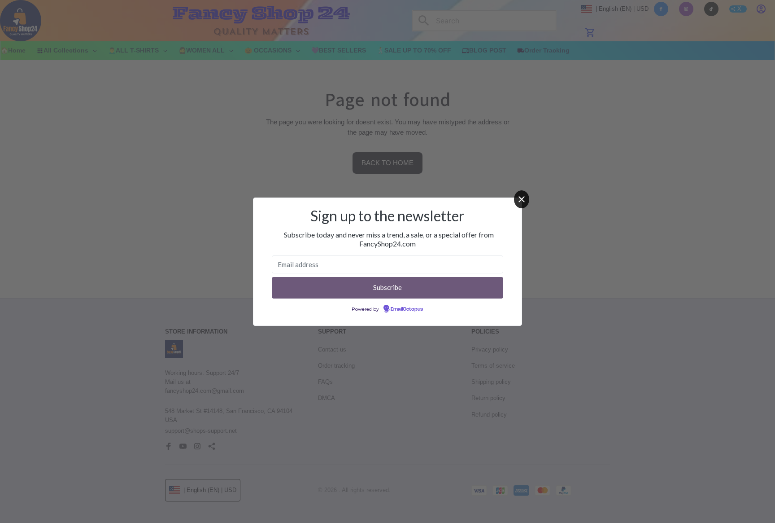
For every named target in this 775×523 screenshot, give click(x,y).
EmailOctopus (407, 309)
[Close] (521, 199)
